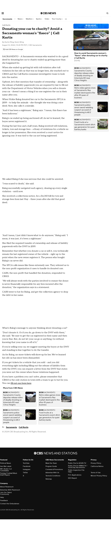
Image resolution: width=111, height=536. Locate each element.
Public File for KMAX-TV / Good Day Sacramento (77, 466)
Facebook (26, 466)
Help (2, 497)
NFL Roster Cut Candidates (6, 470)
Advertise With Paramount (10, 490)
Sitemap (49, 479)
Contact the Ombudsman (9, 504)
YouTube (26, 463)
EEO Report (72, 478)
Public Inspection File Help (76, 471)
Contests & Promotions (54, 469)
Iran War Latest (5, 466)
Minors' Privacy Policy (99, 476)
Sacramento (7, 19)
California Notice (97, 466)
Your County (57, 19)
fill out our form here (21, 383)
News (20, 19)
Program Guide (51, 466)
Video (47, 19)
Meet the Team (51, 463)
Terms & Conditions (53, 476)
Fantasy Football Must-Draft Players (8, 474)
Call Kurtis (6, 25)
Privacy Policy (96, 463)
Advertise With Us (52, 472)
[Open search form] (107, 13)
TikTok (25, 472)
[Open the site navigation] (17, 13)
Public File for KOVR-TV (77, 463)
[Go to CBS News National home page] (48, 13)
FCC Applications (74, 475)
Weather (29, 19)
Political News (5, 463)
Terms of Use (95, 472)
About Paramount (6, 487)
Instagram (26, 469)
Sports (38, 19)
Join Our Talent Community (6, 493)
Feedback (4, 500)
